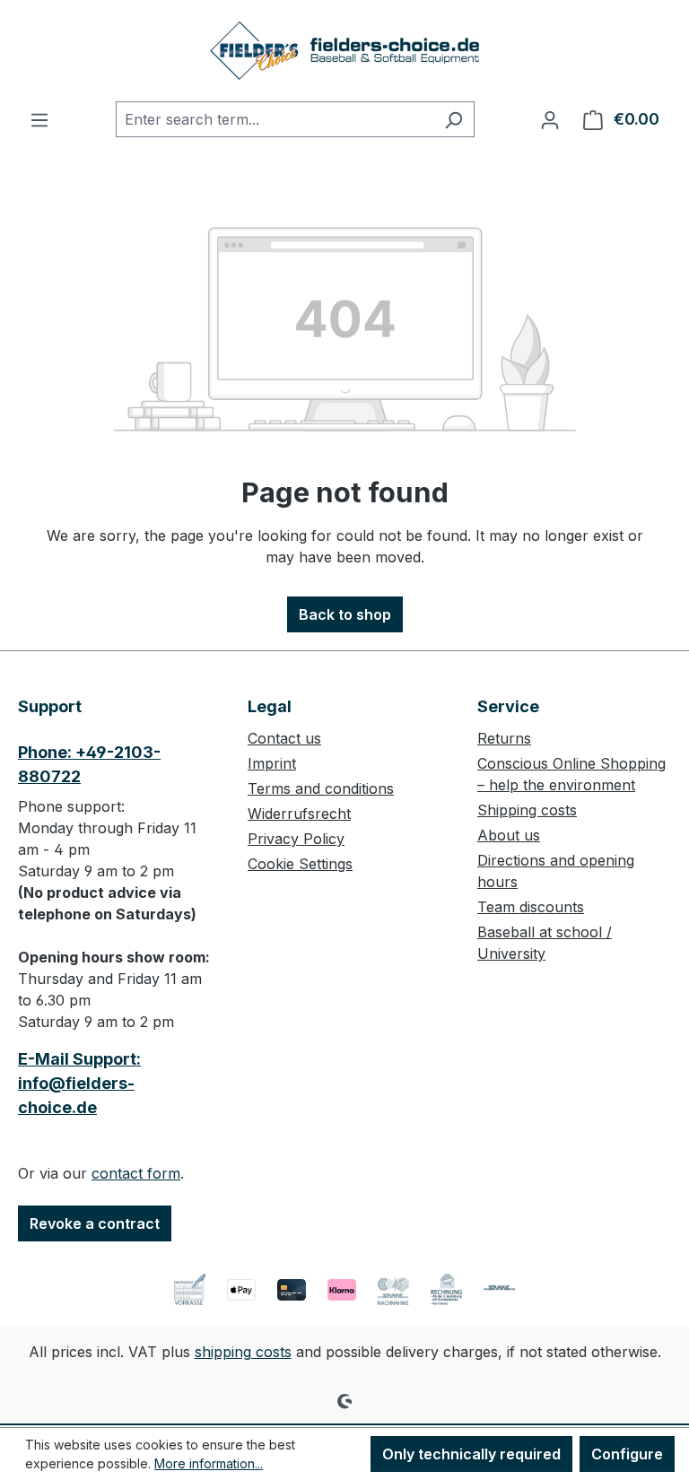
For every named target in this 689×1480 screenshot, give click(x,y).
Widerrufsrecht (299, 814)
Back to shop (345, 614)
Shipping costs (527, 810)
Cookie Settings (300, 864)
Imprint (272, 763)
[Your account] (549, 119)
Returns (504, 738)
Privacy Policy (296, 839)
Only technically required (471, 1454)
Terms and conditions (321, 788)
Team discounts (530, 907)
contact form (136, 1173)
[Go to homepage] (344, 51)
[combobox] (274, 119)
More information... (208, 1463)
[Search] (453, 119)
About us (508, 835)
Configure (627, 1454)
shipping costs (243, 1352)
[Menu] (39, 119)
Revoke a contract (95, 1223)
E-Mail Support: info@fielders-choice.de (79, 1083)
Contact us (284, 738)
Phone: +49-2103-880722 (89, 764)
